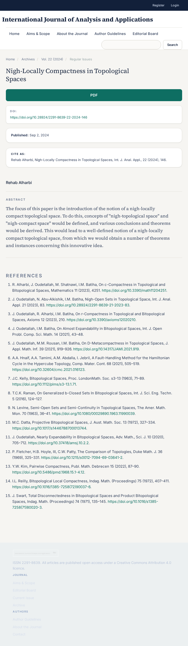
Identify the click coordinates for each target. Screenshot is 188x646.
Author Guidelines (110, 34)
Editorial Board (145, 34)
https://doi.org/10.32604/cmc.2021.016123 (48, 369)
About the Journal (72, 34)
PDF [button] (94, 95)
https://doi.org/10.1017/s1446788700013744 (49, 428)
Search (172, 45)
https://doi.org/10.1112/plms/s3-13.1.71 (44, 384)
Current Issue (23, 598)
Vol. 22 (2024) (52, 59)
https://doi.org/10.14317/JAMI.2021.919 (106, 349)
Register (158, 5)
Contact (19, 634)
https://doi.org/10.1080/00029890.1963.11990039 (93, 413)
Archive (19, 605)
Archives (28, 59)
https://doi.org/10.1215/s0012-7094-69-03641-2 (81, 457)
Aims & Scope (38, 34)
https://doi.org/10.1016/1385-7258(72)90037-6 (51, 486)
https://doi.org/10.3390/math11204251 (134, 290)
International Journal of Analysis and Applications (77, 19)
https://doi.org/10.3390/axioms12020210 (101, 319)
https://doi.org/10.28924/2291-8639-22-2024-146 (48, 117)
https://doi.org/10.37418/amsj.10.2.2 (58, 443)
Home (14, 34)
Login (175, 5)
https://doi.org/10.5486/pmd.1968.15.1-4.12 (48, 472)
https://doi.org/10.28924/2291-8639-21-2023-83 (87, 305)
